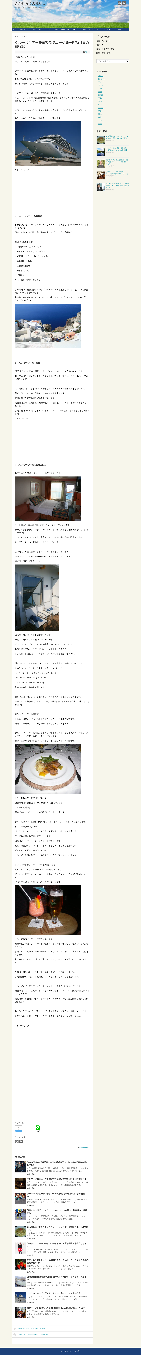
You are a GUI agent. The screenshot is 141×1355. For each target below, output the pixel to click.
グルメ (97, 29)
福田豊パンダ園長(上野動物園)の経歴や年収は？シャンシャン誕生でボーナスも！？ (117, 162)
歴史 (79, 29)
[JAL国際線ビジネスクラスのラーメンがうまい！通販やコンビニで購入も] (20, 1231)
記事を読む (31, 1174)
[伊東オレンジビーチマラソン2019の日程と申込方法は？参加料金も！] (20, 1198)
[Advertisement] (52, 186)
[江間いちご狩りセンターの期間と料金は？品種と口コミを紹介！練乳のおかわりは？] (20, 1264)
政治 (108, 29)
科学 (84, 29)
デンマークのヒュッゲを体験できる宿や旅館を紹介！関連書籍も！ (56, 1179)
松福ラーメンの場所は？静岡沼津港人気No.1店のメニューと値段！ (57, 1308)
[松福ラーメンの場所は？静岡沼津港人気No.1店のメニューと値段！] (20, 1312)
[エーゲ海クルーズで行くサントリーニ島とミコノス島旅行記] (20, 1297)
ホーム (15, 29)
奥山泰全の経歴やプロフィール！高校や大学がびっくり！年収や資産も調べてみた (117, 185)
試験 (100, 124)
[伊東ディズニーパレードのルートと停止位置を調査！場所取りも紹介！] (20, 1248)
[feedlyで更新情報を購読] (119, 3)
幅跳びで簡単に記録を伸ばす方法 (32, 1328)
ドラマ (90, 29)
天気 (74, 29)
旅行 (68, 29)
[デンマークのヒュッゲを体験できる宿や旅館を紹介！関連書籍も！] (20, 1183)
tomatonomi (84, 1147)
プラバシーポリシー (38, 29)
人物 (113, 29)
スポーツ (50, 29)
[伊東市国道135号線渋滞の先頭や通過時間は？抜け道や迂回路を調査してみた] (20, 1166)
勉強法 (63, 29)
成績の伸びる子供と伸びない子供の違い (34, 1334)
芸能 (119, 29)
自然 (103, 29)
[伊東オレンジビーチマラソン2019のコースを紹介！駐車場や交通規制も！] (20, 1214)
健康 (56, 29)
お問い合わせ (24, 29)
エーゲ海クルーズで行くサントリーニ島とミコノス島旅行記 (54, 1293)
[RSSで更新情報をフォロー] (124, 3)
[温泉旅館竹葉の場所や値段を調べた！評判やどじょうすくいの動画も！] (20, 1281)
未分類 (100, 108)
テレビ (100, 82)
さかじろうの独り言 (30, 3)
